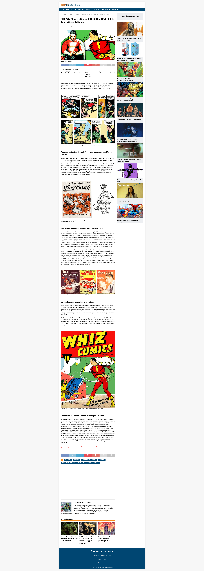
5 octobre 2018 (66, 27)
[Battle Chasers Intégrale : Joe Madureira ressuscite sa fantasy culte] (130, 89)
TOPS (74, 9)
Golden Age (80, 462)
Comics (79, 27)
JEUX (106, 9)
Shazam (89, 462)
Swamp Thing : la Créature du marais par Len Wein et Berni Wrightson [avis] (69, 538)
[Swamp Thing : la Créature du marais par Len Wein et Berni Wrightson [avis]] (69, 528)
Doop (73, 27)
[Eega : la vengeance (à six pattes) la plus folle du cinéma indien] (130, 150)
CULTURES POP (113, 9)
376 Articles (88, 502)
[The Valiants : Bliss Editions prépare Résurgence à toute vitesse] (130, 69)
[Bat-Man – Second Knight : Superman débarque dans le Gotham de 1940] (130, 130)
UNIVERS (80, 9)
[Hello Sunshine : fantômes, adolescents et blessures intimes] (130, 110)
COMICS (68, 9)
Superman (96, 462)
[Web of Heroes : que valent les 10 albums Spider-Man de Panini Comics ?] (130, 49)
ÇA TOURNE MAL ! (99, 9)
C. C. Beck (76, 459)
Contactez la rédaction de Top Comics (102, 555)
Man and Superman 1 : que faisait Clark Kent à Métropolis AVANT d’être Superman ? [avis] (105, 539)
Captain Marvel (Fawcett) (89, 459)
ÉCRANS (88, 9)
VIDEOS (62, 9)
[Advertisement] (88, 483)
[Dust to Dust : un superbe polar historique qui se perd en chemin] (130, 29)
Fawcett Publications (68, 462)
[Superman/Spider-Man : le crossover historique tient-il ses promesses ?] (130, 211)
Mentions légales (102, 559)
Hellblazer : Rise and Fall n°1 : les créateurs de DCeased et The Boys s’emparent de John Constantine (86, 540)
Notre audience (102, 563)
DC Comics (101, 459)
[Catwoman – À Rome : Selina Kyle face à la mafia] (130, 170)
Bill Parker (68, 459)
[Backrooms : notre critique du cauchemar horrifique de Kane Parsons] (130, 190)
